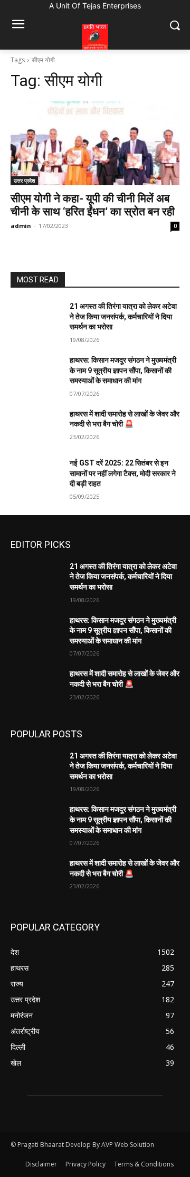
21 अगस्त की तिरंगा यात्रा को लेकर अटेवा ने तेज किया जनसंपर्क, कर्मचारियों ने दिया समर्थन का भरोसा (123, 316)
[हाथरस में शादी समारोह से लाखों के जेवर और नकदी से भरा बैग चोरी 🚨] (36, 426)
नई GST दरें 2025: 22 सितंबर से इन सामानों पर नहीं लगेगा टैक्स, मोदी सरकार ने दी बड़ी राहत (123, 473)
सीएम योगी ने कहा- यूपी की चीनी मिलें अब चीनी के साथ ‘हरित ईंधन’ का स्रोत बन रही (93, 205)
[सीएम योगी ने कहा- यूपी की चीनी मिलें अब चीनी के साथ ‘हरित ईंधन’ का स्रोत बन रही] (95, 143)
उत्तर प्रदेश (24, 180)
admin (21, 226)
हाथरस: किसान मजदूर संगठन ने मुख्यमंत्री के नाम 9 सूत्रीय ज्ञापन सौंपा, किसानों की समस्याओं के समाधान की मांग (123, 370)
